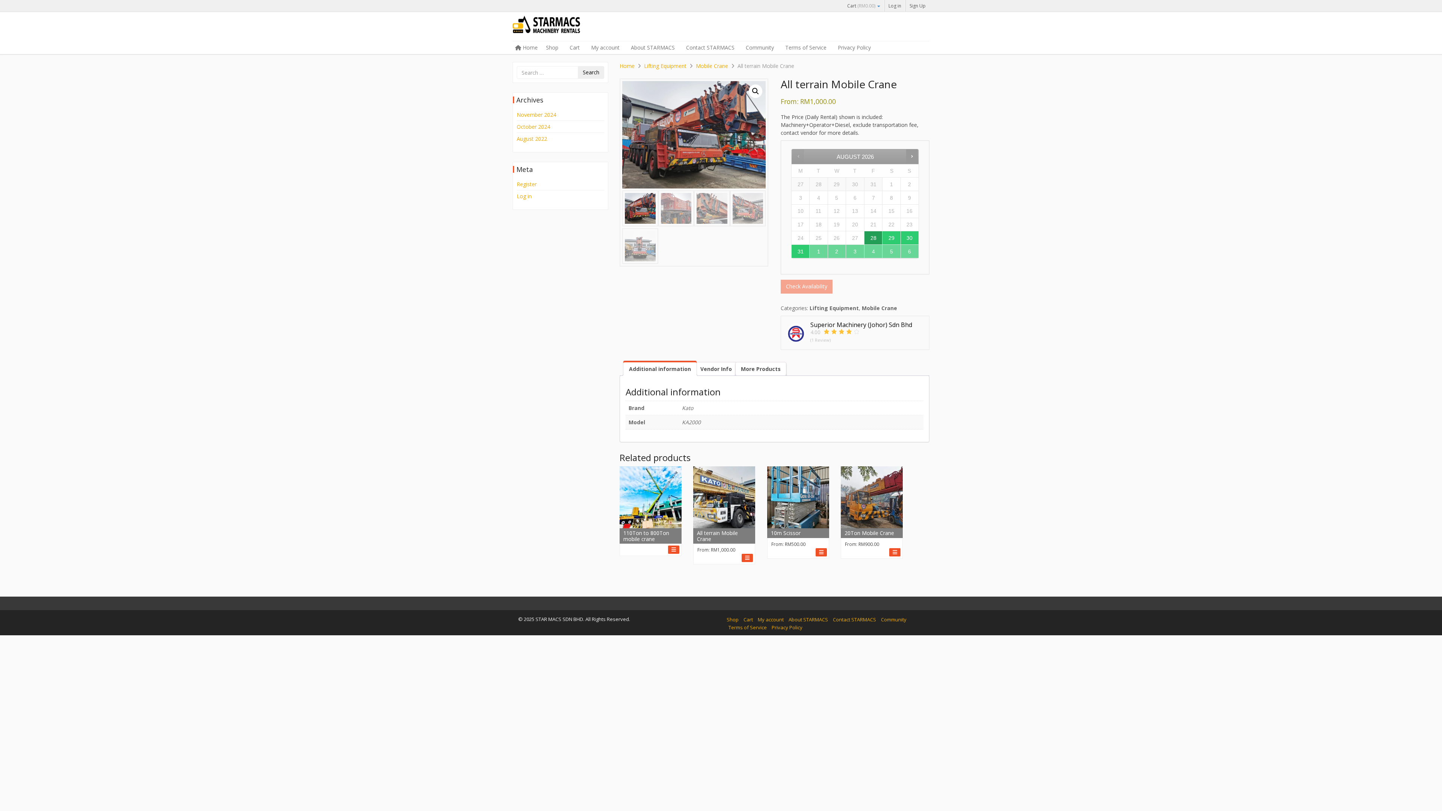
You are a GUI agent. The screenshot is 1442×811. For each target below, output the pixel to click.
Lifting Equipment (665, 65)
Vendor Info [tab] (716, 368)
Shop (552, 47)
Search (591, 72)
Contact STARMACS (710, 47)
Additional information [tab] (660, 368)
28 (873, 238)
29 (891, 238)
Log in (894, 6)
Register (527, 184)
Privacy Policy (854, 47)
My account (605, 47)
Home (529, 47)
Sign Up (918, 6)
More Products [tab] (761, 368)
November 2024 (536, 114)
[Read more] (673, 550)
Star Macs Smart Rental (569, 27)
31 (801, 252)
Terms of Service (806, 47)
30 (910, 238)
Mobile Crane (712, 65)
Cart (861, 6)
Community (760, 47)
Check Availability (806, 286)
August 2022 (532, 138)
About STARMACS (653, 47)
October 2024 (533, 126)
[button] (755, 91)
